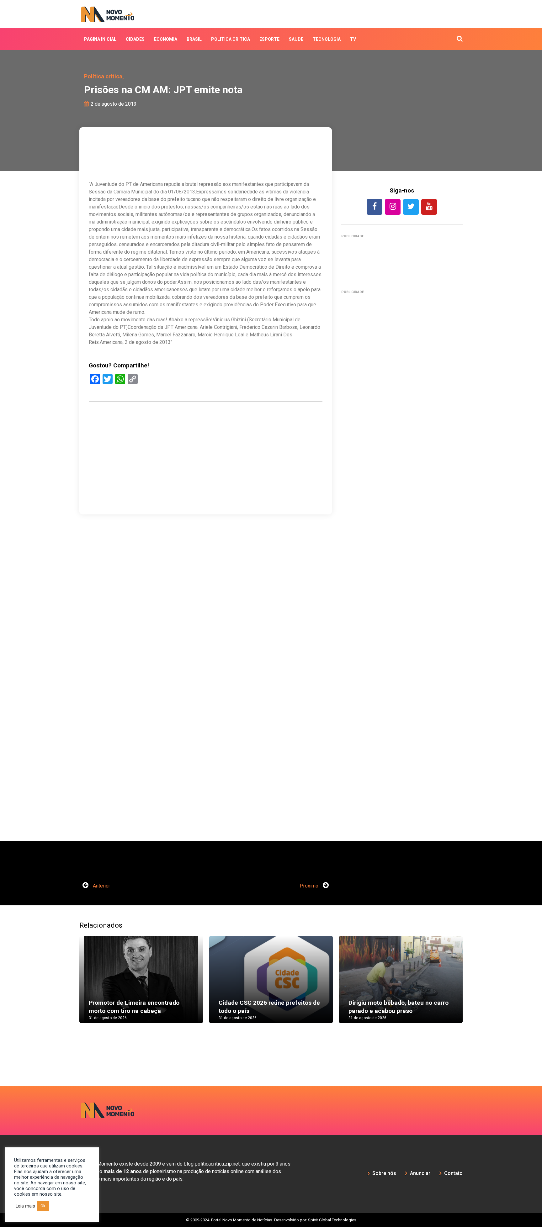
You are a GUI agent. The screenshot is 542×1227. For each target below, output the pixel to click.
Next (472, 985)
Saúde (296, 39)
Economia (165, 39)
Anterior (101, 886)
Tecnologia (327, 39)
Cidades (135, 39)
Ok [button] (42, 1205)
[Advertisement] (205, 488)
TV (353, 39)
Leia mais (25, 1206)
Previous (70, 985)
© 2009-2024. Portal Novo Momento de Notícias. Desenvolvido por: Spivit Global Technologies (271, 1220)
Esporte (269, 39)
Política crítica (230, 39)
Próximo (310, 886)
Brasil (194, 39)
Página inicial (100, 39)
